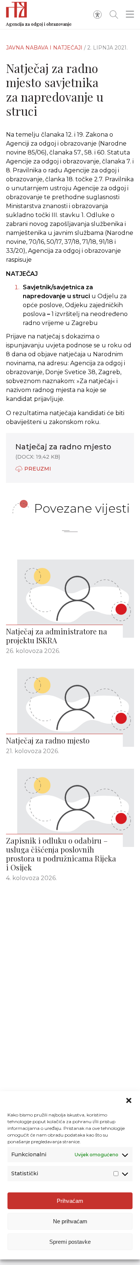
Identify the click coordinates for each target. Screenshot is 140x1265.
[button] (129, 1100)
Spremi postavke (70, 1242)
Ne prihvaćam (70, 1221)
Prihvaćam (70, 1201)
